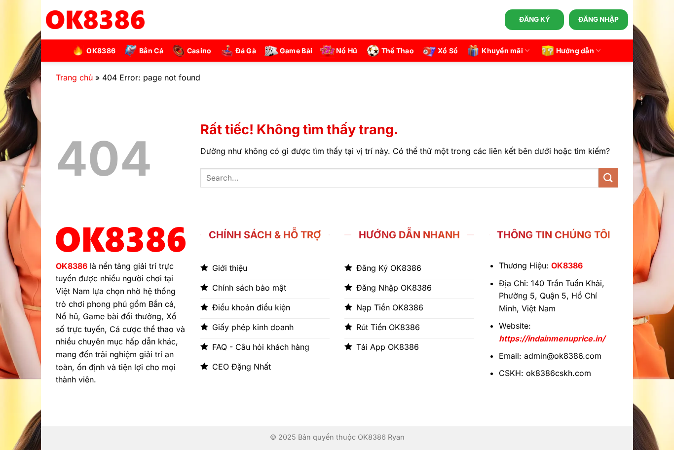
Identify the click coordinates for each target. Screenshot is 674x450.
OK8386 (100, 50)
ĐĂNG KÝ (534, 19)
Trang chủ (74, 77)
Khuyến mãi (502, 50)
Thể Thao (397, 50)
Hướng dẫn (575, 50)
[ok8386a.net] (95, 19)
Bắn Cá (151, 50)
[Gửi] (608, 177)
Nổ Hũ (346, 50)
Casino (199, 50)
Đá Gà (245, 50)
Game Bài (296, 50)
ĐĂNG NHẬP (598, 19)
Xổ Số (448, 50)
